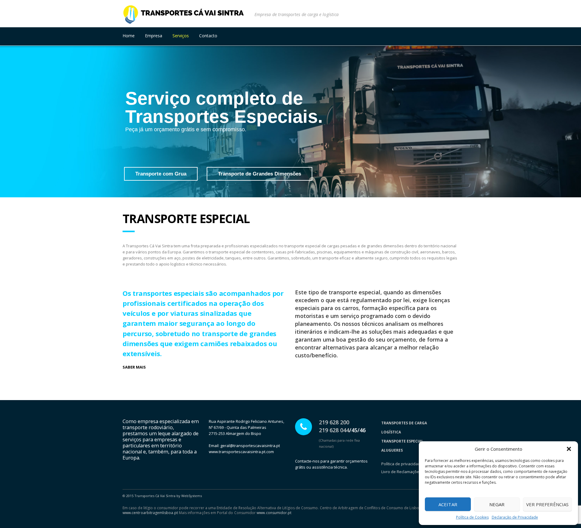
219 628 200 (334, 422)
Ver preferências (547, 504)
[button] (569, 449)
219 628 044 (334, 430)
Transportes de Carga (404, 422)
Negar (496, 504)
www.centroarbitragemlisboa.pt (150, 512)
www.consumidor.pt (274, 512)
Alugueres (392, 450)
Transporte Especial (402, 441)
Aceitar (447, 504)
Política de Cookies (472, 517)
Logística (391, 431)
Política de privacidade (402, 463)
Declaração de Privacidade (515, 517)
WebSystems (191, 495)
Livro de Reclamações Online (407, 471)
